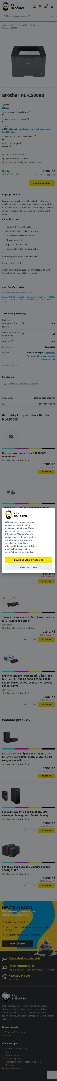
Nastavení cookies (28, 567)
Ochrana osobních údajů (22, 552)
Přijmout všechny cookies (28, 560)
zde (26, 546)
